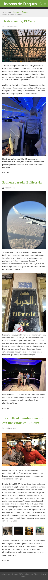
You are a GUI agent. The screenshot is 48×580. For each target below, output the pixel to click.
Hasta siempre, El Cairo (19, 21)
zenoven (24, 576)
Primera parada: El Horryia (22, 182)
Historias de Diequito (19, 3)
